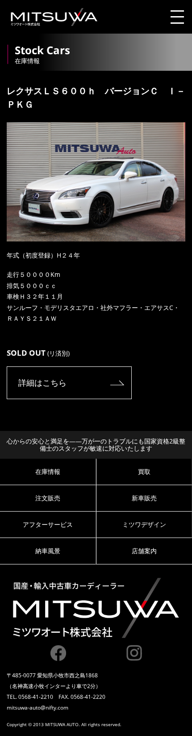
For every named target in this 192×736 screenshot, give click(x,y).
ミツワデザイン (144, 524)
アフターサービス (48, 524)
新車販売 (144, 498)
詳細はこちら (42, 382)
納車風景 (47, 551)
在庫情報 (47, 471)
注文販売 (47, 498)
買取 (144, 471)
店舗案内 (144, 551)
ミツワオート (54, 17)
